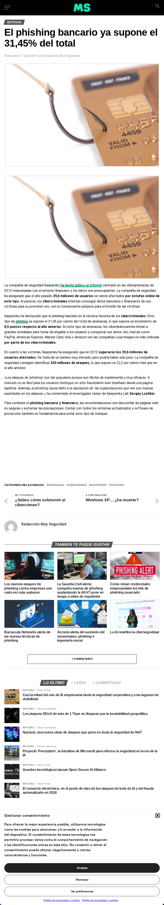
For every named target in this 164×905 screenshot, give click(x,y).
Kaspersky (99, 485)
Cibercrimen (77, 485)
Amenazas (56, 485)
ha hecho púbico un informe (81, 285)
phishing (22, 321)
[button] (157, 815)
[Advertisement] (82, 451)
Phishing (117, 485)
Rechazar (82, 879)
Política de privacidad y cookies (62, 900)
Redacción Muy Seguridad (62, 55)
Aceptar (82, 868)
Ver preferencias (82, 891)
